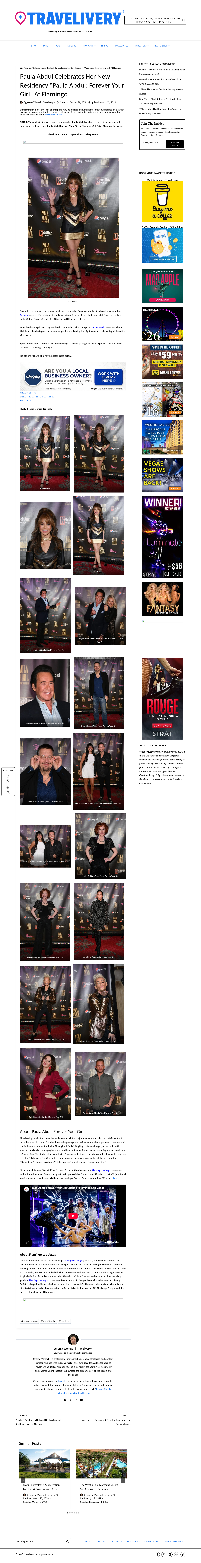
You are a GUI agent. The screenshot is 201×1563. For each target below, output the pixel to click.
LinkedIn (62, 1381)
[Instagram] (170, 1554)
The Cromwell (97, 327)
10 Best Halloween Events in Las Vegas (158, 89)
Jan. (22, 400)
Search (68, 1541)
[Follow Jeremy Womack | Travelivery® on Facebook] (64, 1400)
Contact (102, 1541)
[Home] (21, 68)
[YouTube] (176, 1554)
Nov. (22, 392)
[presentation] (44, 1463)
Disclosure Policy (53, 114)
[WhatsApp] (8, 787)
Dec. (22, 396)
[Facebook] (8, 776)
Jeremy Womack (174, 1541)
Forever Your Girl (48, 1321)
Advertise (117, 1541)
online (114, 1178)
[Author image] (21, 102)
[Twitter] (163, 1554)
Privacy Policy (152, 1541)
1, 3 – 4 (27, 400)
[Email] (8, 792)
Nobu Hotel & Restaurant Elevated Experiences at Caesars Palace (106, 1420)
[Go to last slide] (23, 1480)
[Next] (123, 1480)
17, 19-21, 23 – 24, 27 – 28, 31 (39, 396)
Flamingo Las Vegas (101, 1170)
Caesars (24, 315)
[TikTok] (182, 1554)
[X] (8, 781)
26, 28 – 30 (30, 392)
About (88, 1541)
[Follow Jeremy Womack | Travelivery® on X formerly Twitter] (70, 1400)
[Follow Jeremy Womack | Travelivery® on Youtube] (81, 1400)
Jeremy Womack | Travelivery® (41, 102)
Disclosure (133, 1541)
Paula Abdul (64, 1321)
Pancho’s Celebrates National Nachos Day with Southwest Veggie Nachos (39, 1420)
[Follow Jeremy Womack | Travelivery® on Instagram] (75, 1400)
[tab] (67, 1512)
